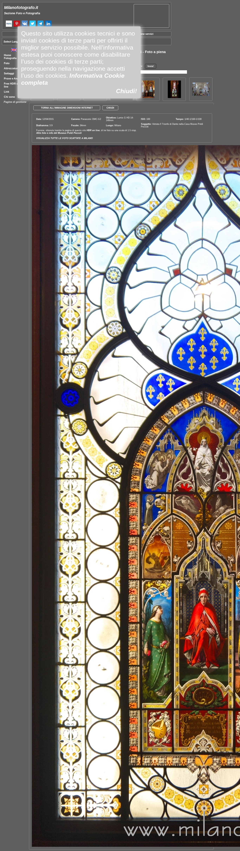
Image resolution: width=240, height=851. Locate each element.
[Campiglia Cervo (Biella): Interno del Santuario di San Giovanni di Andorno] (201, 94)
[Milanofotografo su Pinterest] (16, 26)
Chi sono (9, 96)
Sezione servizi (144, 33)
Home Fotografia (10, 57)
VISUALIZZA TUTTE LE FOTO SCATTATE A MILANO (64, 138)
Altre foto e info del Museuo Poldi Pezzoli (59, 133)
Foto (6, 63)
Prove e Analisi (13, 78)
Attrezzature (11, 68)
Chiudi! (126, 91)
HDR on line (93, 130)
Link (6, 91)
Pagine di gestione (15, 101)
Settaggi (9, 73)
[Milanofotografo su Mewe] (8, 26)
